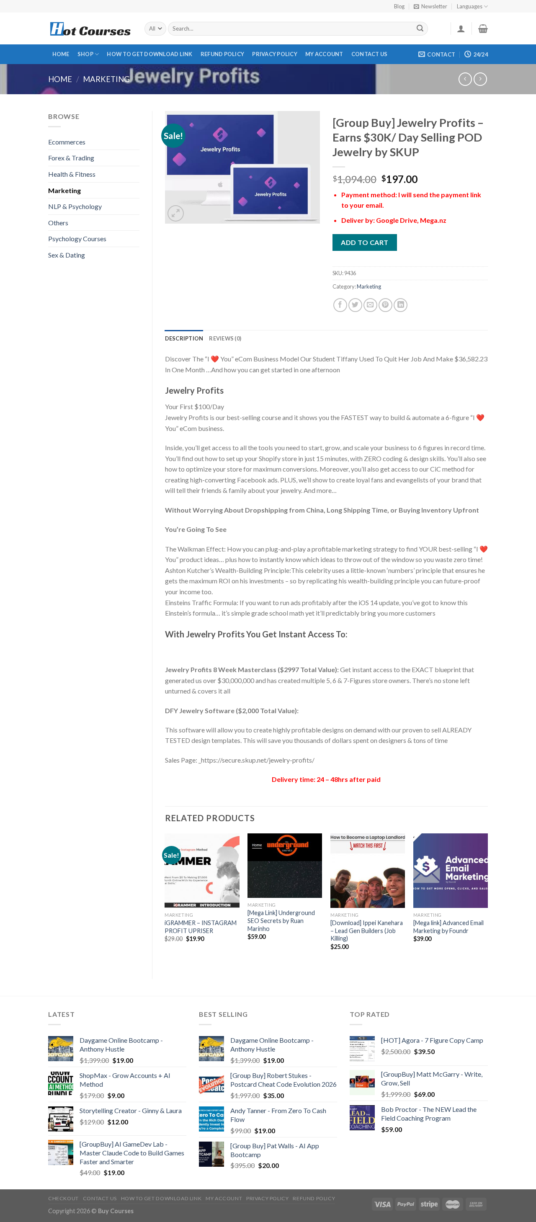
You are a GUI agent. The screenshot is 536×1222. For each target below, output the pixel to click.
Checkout (63, 1198)
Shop (85, 54)
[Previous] (165, 899)
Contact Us (369, 54)
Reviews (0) (225, 338)
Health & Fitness (71, 174)
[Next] (487, 899)
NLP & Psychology (75, 206)
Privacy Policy (274, 54)
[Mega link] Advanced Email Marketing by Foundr (448, 926)
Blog (399, 6)
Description (184, 338)
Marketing (106, 79)
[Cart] (483, 28)
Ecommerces (66, 142)
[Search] (420, 29)
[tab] (184, 338)
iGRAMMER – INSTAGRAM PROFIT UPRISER (201, 926)
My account (324, 54)
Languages (469, 6)
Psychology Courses (77, 238)
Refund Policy (222, 54)
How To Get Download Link (149, 54)
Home (61, 54)
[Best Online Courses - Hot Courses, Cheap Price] (90, 28)
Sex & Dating (66, 255)
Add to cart (364, 242)
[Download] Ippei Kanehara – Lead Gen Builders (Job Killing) (366, 930)
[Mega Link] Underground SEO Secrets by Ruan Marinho (281, 920)
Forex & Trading (71, 158)
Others (58, 223)
